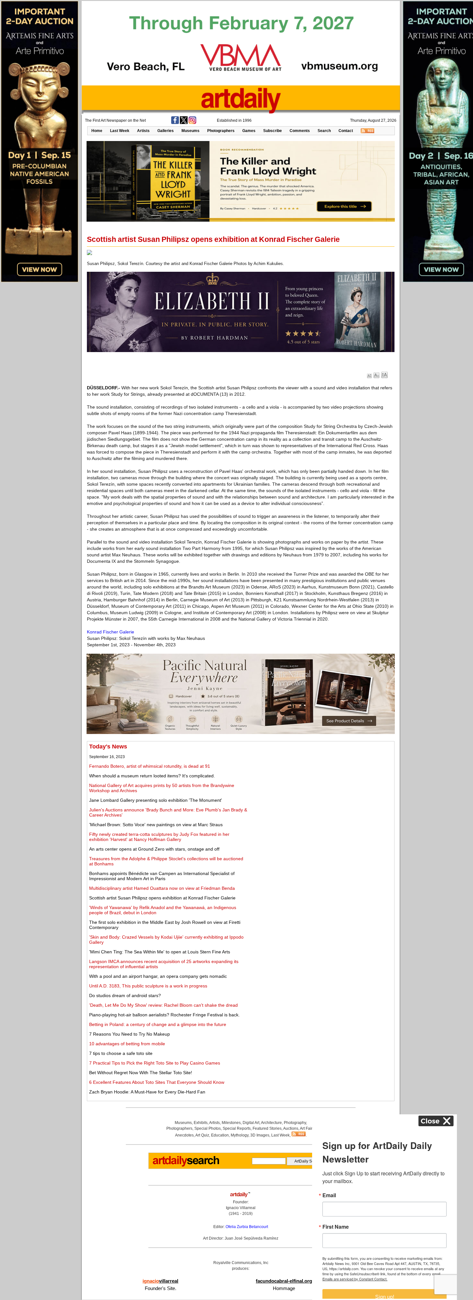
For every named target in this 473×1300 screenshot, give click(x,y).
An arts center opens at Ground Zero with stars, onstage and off (154, 849)
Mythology (239, 1135)
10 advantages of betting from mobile (127, 1043)
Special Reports (237, 1128)
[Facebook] (175, 122)
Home (96, 130)
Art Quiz (202, 1135)
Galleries (165, 130)
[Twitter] (184, 122)
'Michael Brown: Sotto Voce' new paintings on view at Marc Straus (156, 824)
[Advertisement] (320, 788)
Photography (295, 1122)
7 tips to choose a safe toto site (121, 1053)
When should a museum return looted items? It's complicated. (152, 775)
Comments (300, 130)
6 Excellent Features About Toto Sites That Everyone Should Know (156, 1082)
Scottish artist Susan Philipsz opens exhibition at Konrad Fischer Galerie (162, 897)
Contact (346, 130)
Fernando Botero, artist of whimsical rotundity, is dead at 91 (149, 766)
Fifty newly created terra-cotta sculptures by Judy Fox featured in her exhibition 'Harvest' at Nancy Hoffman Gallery (159, 837)
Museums (190, 130)
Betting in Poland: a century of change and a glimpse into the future (157, 1024)
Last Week (119, 130)
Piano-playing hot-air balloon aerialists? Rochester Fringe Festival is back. (164, 1014)
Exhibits (201, 1122)
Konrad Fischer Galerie (110, 631)
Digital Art (251, 1122)
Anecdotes (184, 1135)
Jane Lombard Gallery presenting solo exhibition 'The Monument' (155, 800)
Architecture (271, 1122)
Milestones (231, 1122)
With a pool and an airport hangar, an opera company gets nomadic (158, 976)
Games (248, 130)
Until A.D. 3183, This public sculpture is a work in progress (148, 985)
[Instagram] (192, 122)
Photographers (221, 130)
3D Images (259, 1135)
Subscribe (272, 130)
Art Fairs (307, 1128)
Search (324, 130)
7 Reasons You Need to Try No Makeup (129, 1034)
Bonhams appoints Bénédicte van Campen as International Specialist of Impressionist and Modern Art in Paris (162, 876)
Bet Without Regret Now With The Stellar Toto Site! (140, 1072)
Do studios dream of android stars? (125, 995)
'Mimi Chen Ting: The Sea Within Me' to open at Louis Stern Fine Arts (159, 951)
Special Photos (207, 1128)
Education (220, 1135)
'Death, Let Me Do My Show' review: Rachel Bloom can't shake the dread (163, 1005)
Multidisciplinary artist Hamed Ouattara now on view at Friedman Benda (162, 888)
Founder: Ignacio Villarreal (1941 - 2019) (240, 1208)
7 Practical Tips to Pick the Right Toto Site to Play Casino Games (154, 1063)
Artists (143, 130)
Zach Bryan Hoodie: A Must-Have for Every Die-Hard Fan (147, 1091)
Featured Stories (267, 1128)
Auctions (290, 1128)
